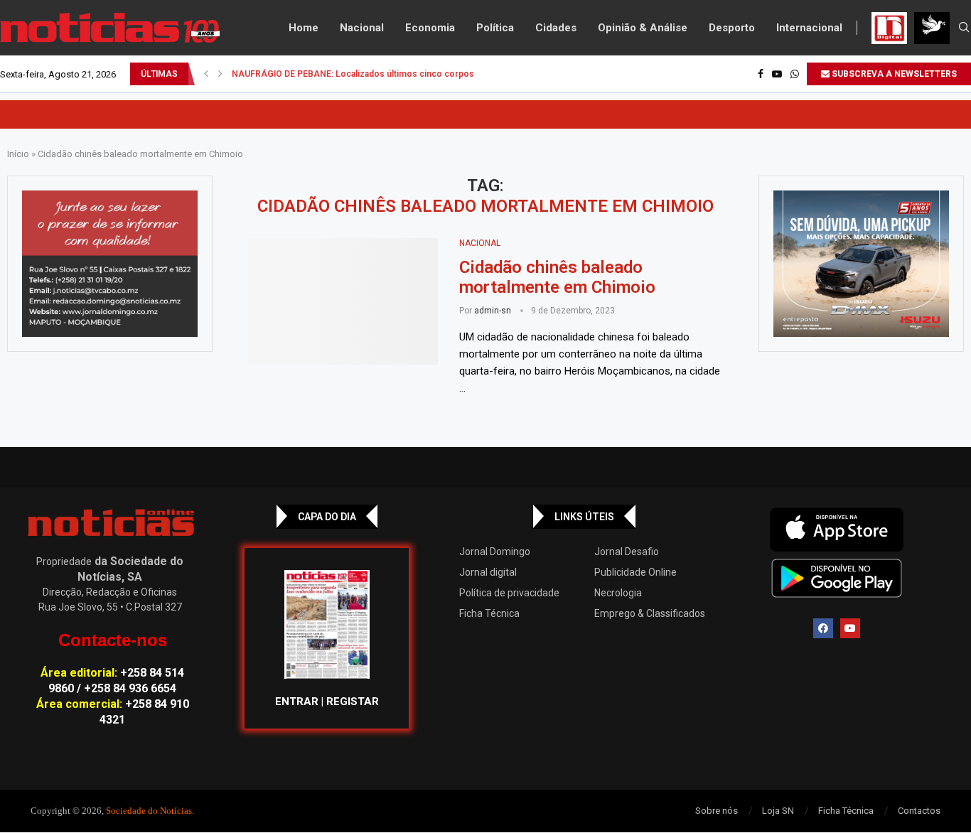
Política (495, 27)
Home (303, 27)
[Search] (964, 27)
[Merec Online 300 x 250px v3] (861, 263)
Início (18, 154)
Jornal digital (488, 572)
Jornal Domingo (494, 552)
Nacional (362, 27)
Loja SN (778, 810)
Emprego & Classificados (649, 613)
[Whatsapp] (795, 74)
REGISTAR (352, 701)
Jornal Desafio (626, 552)
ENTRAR (296, 701)
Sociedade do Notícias (149, 810)
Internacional (809, 27)
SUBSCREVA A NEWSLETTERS (893, 74)
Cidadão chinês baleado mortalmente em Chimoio (557, 277)
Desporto (732, 27)
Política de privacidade (509, 593)
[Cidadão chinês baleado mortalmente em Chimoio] (343, 301)
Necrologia (618, 593)
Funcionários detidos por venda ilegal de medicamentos (345, 74)
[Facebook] (760, 74)
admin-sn (492, 311)
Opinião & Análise (642, 27)
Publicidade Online (635, 572)
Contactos (919, 810)
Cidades (555, 27)
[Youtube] (777, 74)
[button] (206, 74)
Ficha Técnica (489, 613)
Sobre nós (716, 810)
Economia (430, 27)
